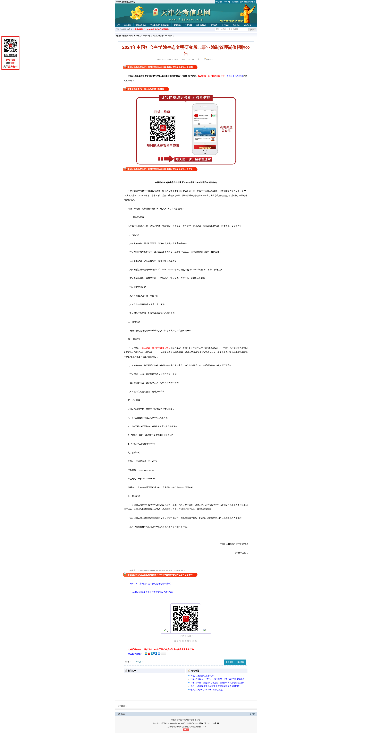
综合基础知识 (201, 25)
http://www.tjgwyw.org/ (175, 723)
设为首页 (243, 2)
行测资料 (188, 25)
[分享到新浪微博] (149, 653)
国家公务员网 (121, 29)
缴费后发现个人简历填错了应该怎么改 (207, 690)
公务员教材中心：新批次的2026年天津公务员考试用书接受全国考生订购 (161, 649)
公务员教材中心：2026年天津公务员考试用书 (151, 29)
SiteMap (227, 2)
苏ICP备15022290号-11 (209, 723)
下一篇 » (139, 662)
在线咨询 (225, 25)
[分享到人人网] (155, 653)
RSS (118, 714)
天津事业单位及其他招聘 (159, 25)
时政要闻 (127, 25)
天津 (229, 76)
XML (204, 727)
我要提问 (209, 60)
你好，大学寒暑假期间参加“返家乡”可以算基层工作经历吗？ (216, 686)
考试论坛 (247, 25)
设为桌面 (235, 2)
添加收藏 (251, 2)
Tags (123, 714)
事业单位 (170, 36)
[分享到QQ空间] (145, 653)
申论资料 (177, 25)
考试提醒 (240, 662)
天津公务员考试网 (135, 36)
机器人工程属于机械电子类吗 (203, 676)
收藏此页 (229, 662)
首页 (118, 25)
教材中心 (236, 25)
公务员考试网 (237, 76)
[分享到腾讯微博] (152, 653)
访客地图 (218, 2)
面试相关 (214, 25)
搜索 (252, 30)
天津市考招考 (141, 25)
